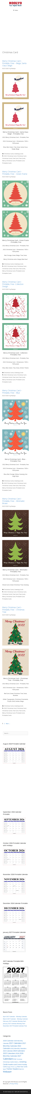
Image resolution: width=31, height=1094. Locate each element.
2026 (17, 1053)
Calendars (8, 1058)
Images (9, 1066)
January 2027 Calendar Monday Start (14, 1023)
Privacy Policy (14, 1084)
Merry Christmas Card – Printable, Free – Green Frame (14, 172)
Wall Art (21, 1069)
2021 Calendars (15, 1043)
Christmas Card (21, 156)
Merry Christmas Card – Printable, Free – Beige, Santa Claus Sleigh (14, 63)
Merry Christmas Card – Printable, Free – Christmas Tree (13, 609)
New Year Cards (22, 1067)
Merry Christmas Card (8, 161)
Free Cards (22, 158)
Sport (4, 1069)
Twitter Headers (12, 1069)
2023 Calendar (8, 1051)
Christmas (19, 1059)
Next (8, 723)
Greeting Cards (18, 154)
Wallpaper (7, 1071)
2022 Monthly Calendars (18, 1048)
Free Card (15, 158)
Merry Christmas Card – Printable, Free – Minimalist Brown (13, 501)
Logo (16, 1066)
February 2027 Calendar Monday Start (14, 1021)
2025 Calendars (9, 1053)
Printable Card (20, 161)
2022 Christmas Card (10, 156)
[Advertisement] (15, 30)
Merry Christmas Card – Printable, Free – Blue (12, 391)
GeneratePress (24, 1091)
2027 (19, 1056)
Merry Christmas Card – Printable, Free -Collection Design (12, 284)
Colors (16, 1062)
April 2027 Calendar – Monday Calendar (15, 1016)
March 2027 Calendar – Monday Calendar (15, 1019)
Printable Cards (7, 163)
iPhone (12, 1066)
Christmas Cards (9, 154)
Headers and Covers (15, 1064)
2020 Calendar (8, 1041)
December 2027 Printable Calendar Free (15, 1026)
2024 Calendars (19, 1051)
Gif (18, 1062)
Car (15, 1059)
